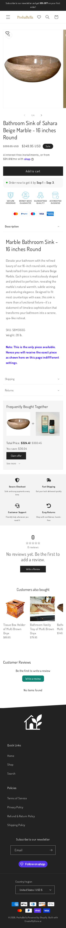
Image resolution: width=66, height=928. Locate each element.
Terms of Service (17, 798)
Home (10, 756)
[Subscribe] (51, 850)
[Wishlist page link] (39, 17)
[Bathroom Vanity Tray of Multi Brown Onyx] (42, 609)
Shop (10, 764)
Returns (9, 390)
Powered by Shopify (37, 917)
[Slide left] (25, 115)
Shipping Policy (16, 825)
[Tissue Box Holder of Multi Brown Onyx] (15, 609)
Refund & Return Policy (21, 816)
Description (12, 226)
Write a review (33, 678)
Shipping (10, 379)
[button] (8, 17)
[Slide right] (41, 115)
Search (11, 773)
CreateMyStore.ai (33, 921)
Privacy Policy (15, 807)
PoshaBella (22, 917)
